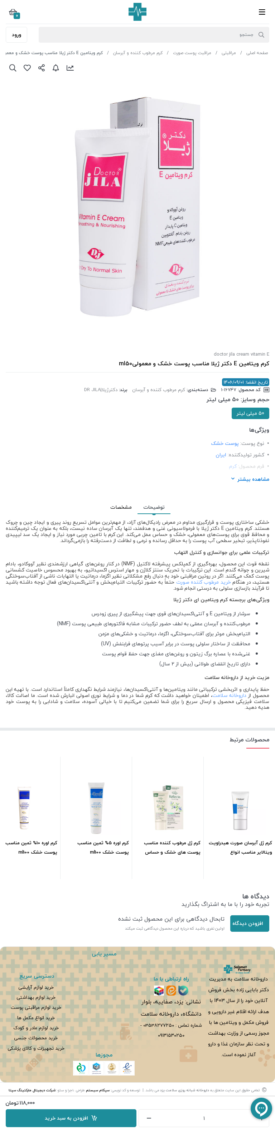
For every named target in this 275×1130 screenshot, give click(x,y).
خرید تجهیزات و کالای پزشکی (36, 1048)
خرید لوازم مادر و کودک (36, 1028)
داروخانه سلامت (229, 695)
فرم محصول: (251, 466)
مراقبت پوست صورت (192, 53)
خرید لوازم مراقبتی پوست (36, 1007)
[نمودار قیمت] (70, 68)
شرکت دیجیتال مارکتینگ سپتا (32, 1090)
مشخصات (121, 507)
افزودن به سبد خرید (68, 1118)
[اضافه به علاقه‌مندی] (27, 68)
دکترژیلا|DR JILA (100, 390)
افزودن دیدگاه (247, 923)
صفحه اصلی (257, 53)
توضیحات (154, 507)
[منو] (262, 12)
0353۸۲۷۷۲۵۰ (158, 1025)
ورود (16, 34)
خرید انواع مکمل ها (36, 1017)
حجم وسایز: (255, 399)
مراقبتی (229, 53)
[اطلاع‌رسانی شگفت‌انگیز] (56, 68)
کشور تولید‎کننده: (246, 454)
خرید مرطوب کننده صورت (203, 582)
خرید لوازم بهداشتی (36, 997)
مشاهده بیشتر (253, 479)
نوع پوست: (252, 443)
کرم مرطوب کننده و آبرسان (138, 53)
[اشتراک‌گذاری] (41, 68)
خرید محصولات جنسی (36, 1038)
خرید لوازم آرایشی (36, 987)
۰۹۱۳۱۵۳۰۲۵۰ (171, 1035)
